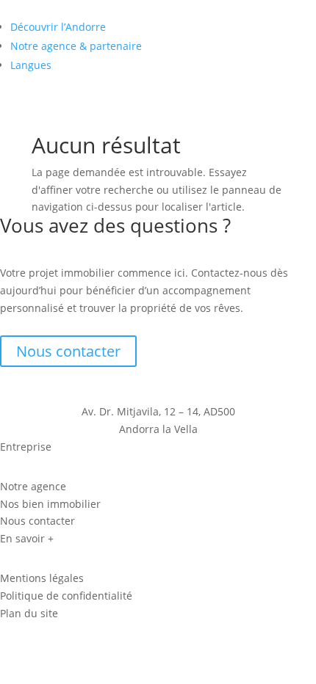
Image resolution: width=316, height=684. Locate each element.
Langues (30, 65)
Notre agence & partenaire (76, 46)
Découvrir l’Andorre (58, 27)
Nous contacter (68, 351)
